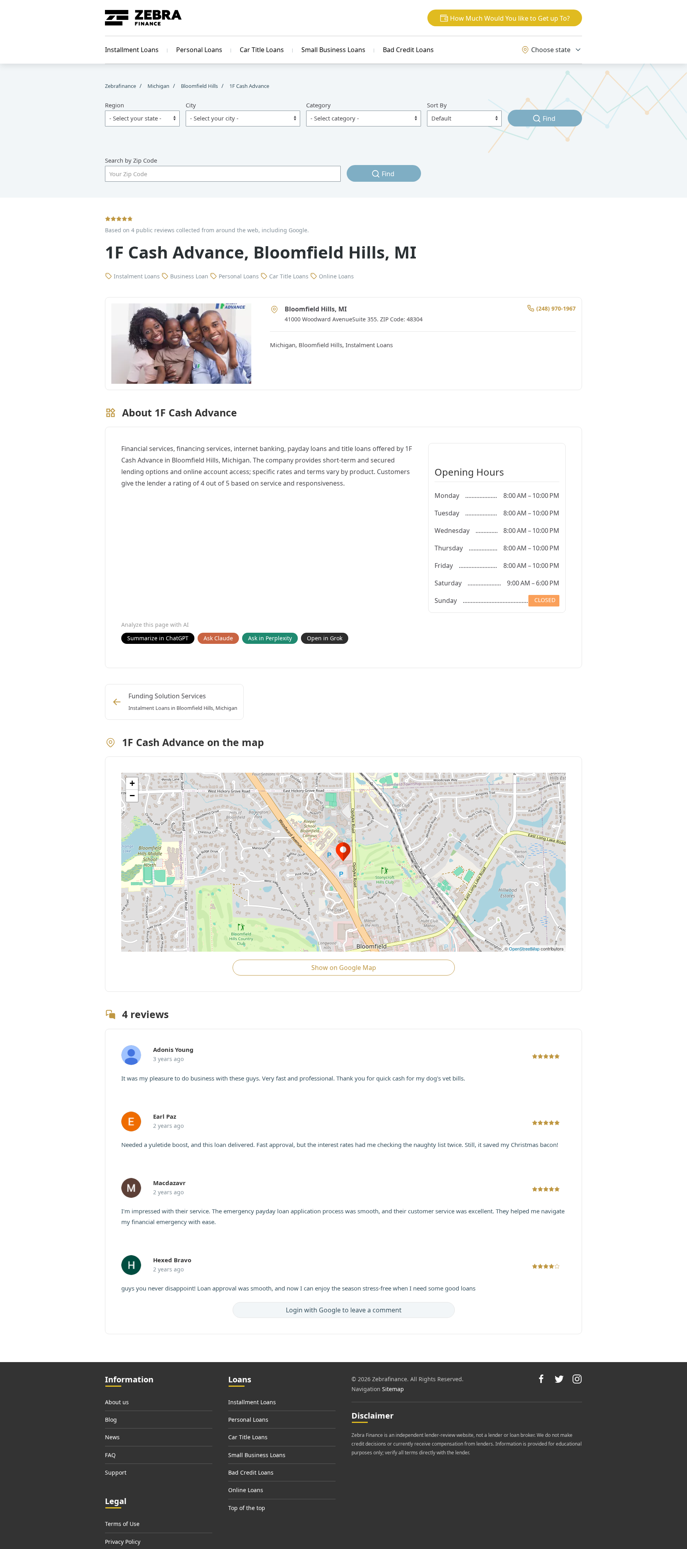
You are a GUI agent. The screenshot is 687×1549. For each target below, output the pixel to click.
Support (115, 1472)
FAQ (110, 1455)
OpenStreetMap (524, 948)
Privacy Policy (122, 1541)
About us (117, 1402)
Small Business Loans (333, 49)
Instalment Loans (369, 345)
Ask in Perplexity (270, 638)
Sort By (437, 105)
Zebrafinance (121, 85)
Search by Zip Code (131, 160)
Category (318, 105)
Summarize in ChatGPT (157, 638)
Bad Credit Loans (408, 49)
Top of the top (246, 1508)
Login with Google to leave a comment (344, 1310)
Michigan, (284, 345)
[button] (504, 18)
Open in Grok (324, 638)
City (191, 105)
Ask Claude (218, 638)
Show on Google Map (343, 967)
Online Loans (245, 1490)
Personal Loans (199, 49)
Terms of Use (122, 1524)
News (112, 1437)
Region (114, 105)
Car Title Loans (262, 49)
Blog (111, 1419)
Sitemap (393, 1389)
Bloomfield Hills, (322, 345)
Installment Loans (132, 49)
